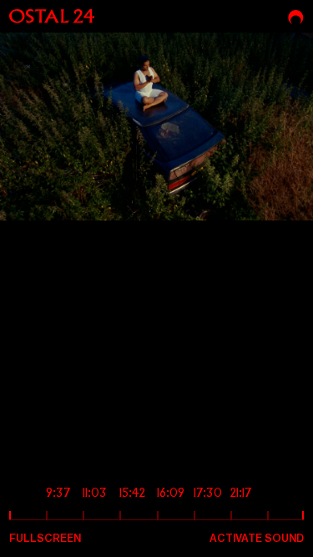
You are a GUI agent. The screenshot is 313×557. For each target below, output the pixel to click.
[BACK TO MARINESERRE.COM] (296, 17)
